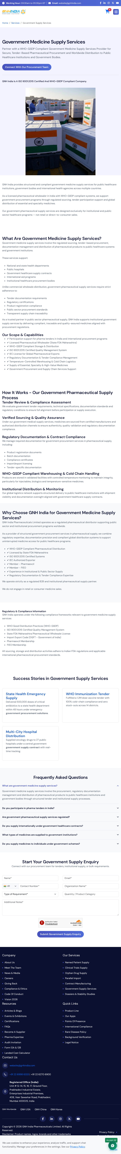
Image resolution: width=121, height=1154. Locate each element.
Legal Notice (72, 1042)
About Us (10, 962)
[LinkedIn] (104, 3)
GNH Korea (56, 1109)
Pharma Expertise (14, 1037)
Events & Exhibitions (16, 1016)
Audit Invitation (13, 1042)
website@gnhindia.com (66, 3)
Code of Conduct (14, 994)
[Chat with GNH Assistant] (112, 1145)
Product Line (72, 1010)
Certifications (12, 1021)
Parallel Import (73, 978)
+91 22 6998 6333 (19, 1074)
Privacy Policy (106, 1132)
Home (5, 23)
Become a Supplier (15, 1031)
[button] (116, 12)
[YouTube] (117, 3)
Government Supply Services (80, 988)
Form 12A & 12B (13, 1047)
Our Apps (70, 1016)
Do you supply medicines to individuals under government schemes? (41, 843)
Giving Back (11, 983)
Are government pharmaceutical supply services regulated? (36, 817)
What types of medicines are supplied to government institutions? (39, 834)
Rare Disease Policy (75, 1031)
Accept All (111, 1140)
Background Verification (78, 1037)
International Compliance (78, 1026)
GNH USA (25, 1109)
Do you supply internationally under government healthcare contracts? (42, 825)
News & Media (12, 973)
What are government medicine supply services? (29, 785)
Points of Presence (75, 1021)
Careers (9, 978)
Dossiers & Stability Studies (80, 994)
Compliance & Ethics (16, 988)
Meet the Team (13, 967)
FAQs (7, 1026)
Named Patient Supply (77, 962)
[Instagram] (109, 3)
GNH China (40, 1109)
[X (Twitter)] (113, 3)
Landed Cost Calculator (17, 1052)
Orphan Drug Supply (76, 973)
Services (15, 23)
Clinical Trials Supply (76, 967)
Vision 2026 (11, 999)
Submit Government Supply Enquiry (60, 934)
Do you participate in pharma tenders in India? (28, 808)
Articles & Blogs (13, 1010)
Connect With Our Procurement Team (26, 67)
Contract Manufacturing (78, 983)
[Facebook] (100, 3)
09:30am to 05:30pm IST (25, 3)
